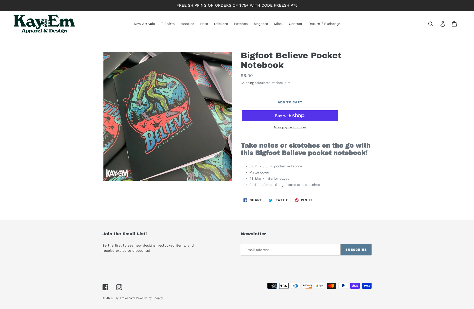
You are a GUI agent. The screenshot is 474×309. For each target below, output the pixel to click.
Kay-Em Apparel (124, 298)
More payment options (290, 127)
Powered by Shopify (149, 298)
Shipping (247, 83)
